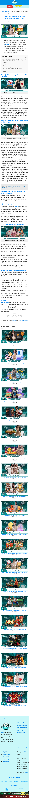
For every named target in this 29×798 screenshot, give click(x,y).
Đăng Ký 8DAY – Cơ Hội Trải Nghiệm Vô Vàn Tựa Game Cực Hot (14, 343)
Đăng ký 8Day (5, 752)
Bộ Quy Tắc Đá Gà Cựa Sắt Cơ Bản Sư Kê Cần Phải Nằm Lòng (14, 667)
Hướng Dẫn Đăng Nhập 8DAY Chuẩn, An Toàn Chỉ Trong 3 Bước (14, 362)
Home (2, 11)
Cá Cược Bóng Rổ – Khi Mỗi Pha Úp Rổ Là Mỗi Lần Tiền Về (14, 610)
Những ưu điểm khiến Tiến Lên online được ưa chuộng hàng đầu (14, 61)
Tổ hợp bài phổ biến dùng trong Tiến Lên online (13, 68)
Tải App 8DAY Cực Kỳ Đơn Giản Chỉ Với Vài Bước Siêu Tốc (14, 420)
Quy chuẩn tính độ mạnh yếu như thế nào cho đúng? (14, 69)
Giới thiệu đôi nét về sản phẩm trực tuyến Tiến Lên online (14, 59)
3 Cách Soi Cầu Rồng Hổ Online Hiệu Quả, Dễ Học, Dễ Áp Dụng (14, 496)
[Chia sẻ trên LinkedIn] (20, 316)
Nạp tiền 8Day (5, 756)
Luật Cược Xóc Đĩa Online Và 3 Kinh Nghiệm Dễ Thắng (14, 458)
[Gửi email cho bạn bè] (16, 316)
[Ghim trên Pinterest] (18, 316)
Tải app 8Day (5, 761)
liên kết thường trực (24, 320)
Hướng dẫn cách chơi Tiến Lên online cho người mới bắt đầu (14, 64)
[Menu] (2, 2)
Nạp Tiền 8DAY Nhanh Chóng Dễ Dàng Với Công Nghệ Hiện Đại (15, 381)
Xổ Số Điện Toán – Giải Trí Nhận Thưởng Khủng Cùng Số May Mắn (14, 572)
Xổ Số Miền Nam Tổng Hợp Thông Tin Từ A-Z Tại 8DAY (14, 515)
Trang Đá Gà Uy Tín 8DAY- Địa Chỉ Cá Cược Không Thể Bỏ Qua (14, 648)
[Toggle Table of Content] (25, 57)
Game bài (7, 11)
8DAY (25, 752)
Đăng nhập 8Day (6, 754)
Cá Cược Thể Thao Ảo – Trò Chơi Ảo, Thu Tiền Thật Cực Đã (14, 591)
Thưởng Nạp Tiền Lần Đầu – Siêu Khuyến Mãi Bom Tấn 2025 (14, 705)
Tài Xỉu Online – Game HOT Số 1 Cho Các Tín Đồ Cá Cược (14, 477)
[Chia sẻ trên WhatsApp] (8, 316)
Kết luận (4, 71)
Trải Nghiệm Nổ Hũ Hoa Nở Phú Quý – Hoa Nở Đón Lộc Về (14, 629)
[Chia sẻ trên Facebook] (11, 316)
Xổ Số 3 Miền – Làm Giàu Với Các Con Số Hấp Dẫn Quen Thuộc (14, 553)
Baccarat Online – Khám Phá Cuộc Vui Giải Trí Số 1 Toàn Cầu (14, 439)
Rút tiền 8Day (5, 759)
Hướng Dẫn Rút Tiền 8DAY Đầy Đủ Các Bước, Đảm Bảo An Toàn (14, 401)
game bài (17, 206)
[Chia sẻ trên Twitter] (13, 316)
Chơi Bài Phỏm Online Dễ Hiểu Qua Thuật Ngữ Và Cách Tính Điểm (14, 686)
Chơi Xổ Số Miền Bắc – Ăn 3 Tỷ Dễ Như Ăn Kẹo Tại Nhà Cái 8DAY (14, 534)
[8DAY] (14, 2)
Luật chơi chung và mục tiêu (10, 67)
